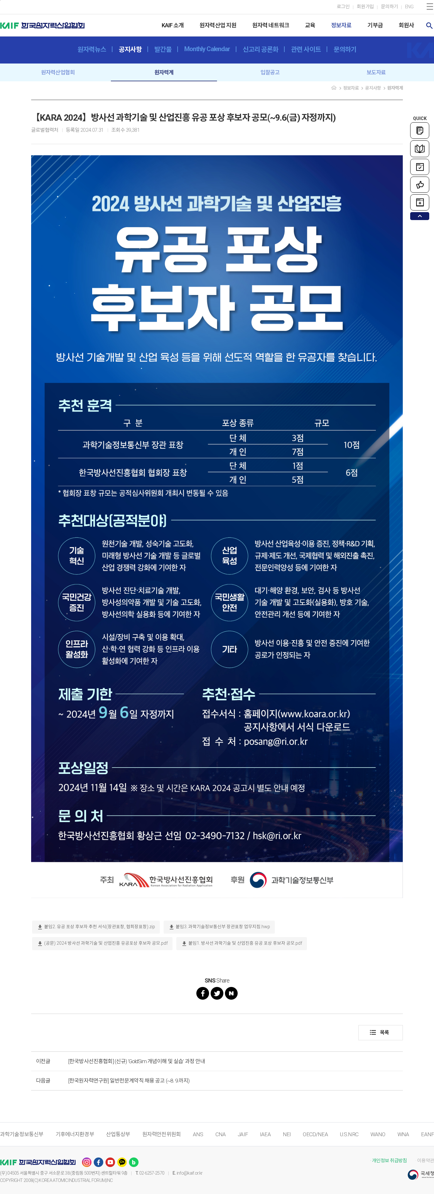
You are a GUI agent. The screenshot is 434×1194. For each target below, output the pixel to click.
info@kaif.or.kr (190, 1173)
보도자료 (376, 72)
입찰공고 (270, 72)
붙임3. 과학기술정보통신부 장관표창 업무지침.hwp (219, 927)
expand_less (420, 216)
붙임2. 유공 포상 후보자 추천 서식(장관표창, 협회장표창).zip (96, 927)
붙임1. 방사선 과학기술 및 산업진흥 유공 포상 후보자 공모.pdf (241, 944)
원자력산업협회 (58, 72)
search (429, 25)
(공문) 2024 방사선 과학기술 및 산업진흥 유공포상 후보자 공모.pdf (102, 944)
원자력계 (164, 72)
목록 (379, 1032)
